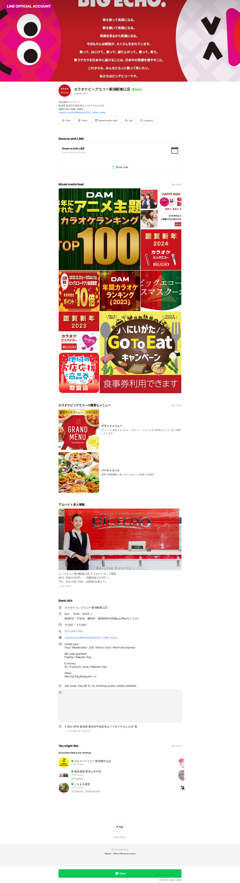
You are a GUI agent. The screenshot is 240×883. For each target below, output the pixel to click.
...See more (65, 586)
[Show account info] (137, 90)
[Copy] (136, 726)
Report (108, 853)
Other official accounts (124, 853)
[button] (82, 120)
